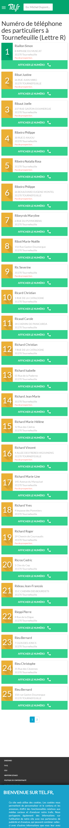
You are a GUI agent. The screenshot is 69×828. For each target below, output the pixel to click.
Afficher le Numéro (31, 64)
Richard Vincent (25, 447)
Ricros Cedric (23, 560)
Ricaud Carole (24, 318)
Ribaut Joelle (23, 103)
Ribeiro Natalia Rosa (28, 161)
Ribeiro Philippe (25, 132)
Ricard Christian (25, 293)
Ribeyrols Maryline (27, 215)
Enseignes (8, 760)
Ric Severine (23, 267)
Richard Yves (23, 505)
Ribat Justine (23, 74)
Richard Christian (26, 344)
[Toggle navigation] (3, 7)
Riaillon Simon (24, 46)
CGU (5, 770)
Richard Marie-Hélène (29, 421)
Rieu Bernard (23, 637)
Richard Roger (24, 531)
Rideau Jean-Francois (29, 586)
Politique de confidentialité (15, 780)
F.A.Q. (6, 765)
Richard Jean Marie (27, 396)
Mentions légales (11, 775)
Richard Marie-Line (27, 476)
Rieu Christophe (25, 663)
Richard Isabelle (25, 370)
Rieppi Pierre (23, 612)
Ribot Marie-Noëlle (27, 241)
